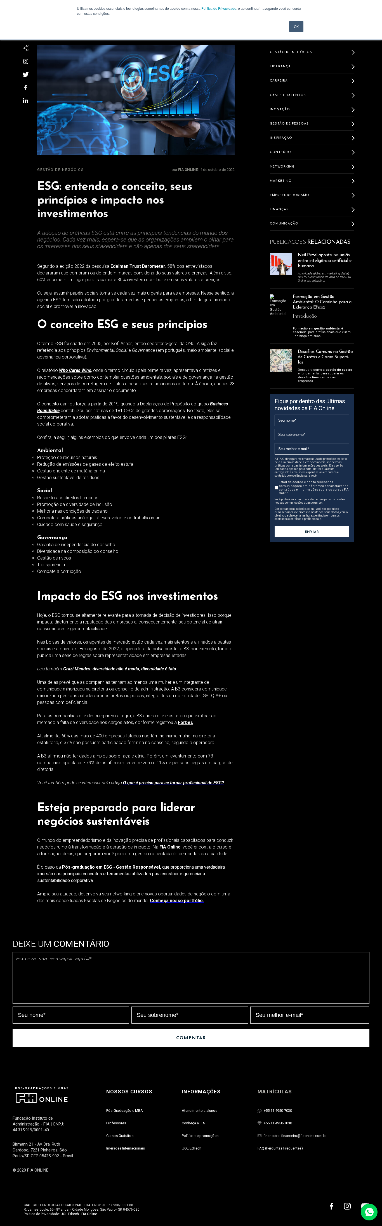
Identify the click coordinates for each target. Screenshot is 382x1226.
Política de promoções (200, 1136)
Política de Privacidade (218, 8)
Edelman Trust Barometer (137, 266)
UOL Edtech (70, 1214)
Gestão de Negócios (60, 170)
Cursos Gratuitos (119, 1136)
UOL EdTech (191, 1148)
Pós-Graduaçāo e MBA (124, 1110)
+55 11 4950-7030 (278, 1110)
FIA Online (89, 1214)
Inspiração (281, 138)
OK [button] (296, 26)
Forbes (185, 722)
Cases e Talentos (288, 95)
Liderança (280, 66)
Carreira (279, 80)
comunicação (284, 223)
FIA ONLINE (188, 170)
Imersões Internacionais (125, 1148)
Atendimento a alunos (199, 1110)
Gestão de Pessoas (289, 123)
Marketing (280, 181)
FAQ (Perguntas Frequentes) (280, 1148)
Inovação (280, 109)
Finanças (279, 209)
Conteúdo (280, 152)
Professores (116, 1123)
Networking (282, 166)
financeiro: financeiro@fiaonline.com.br (295, 1136)
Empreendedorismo (289, 195)
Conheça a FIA (193, 1123)
